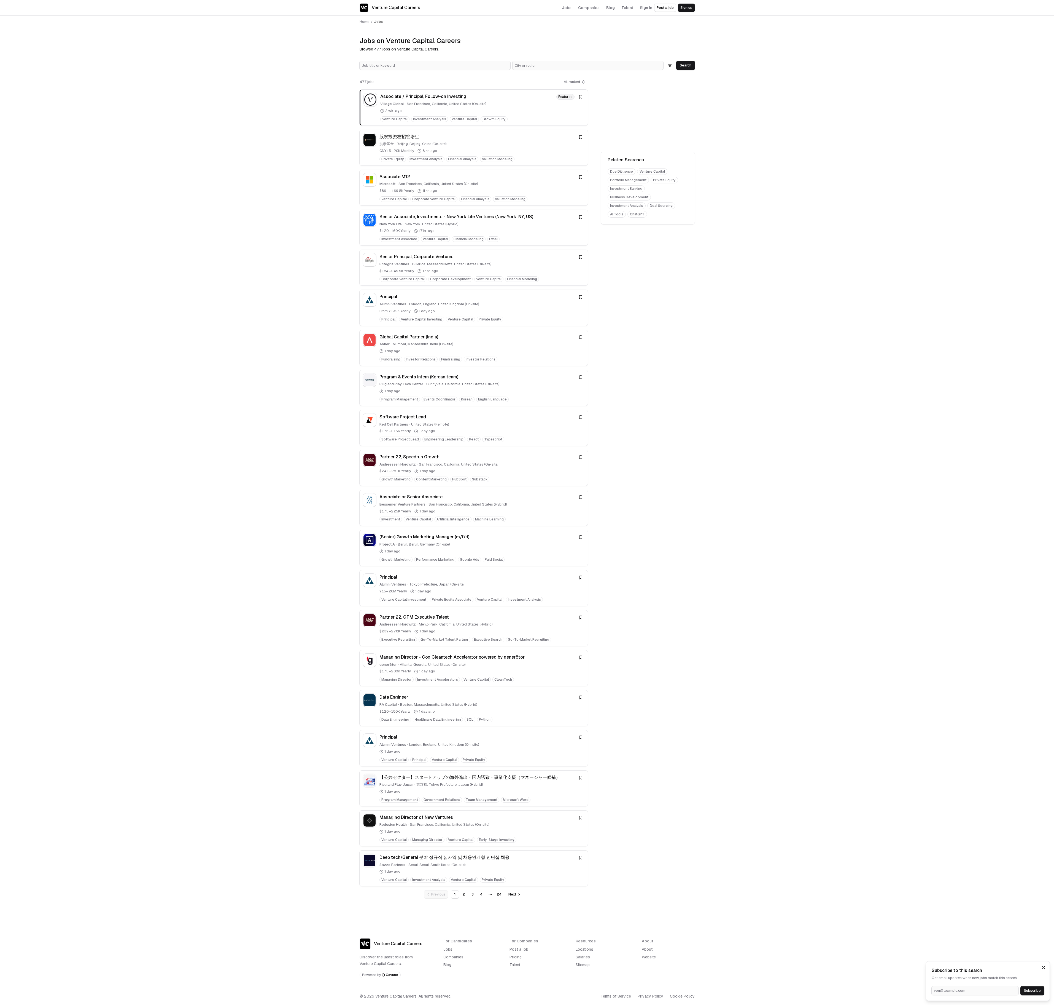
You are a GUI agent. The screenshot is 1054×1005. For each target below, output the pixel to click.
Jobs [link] (378, 21)
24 (499, 894)
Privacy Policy (650, 996)
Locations (584, 949)
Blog (447, 964)
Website (649, 957)
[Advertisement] (648, 111)
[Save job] (580, 97)
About (647, 949)
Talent (515, 964)
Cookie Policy (682, 996)
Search (685, 65)
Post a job (665, 7)
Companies (453, 957)
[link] (474, 107)
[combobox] (435, 65)
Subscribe (1032, 990)
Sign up (686, 7)
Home (364, 21)
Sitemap (583, 964)
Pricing (516, 957)
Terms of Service (616, 996)
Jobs (447, 949)
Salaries (583, 957)
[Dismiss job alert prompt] (1043, 967)
